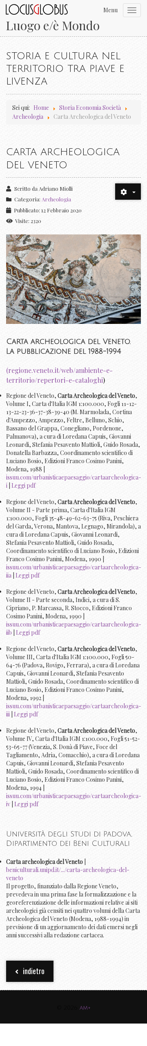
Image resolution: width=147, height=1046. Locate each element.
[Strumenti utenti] (128, 191)
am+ (85, 1008)
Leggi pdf (23, 485)
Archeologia (56, 199)
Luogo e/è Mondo (53, 25)
